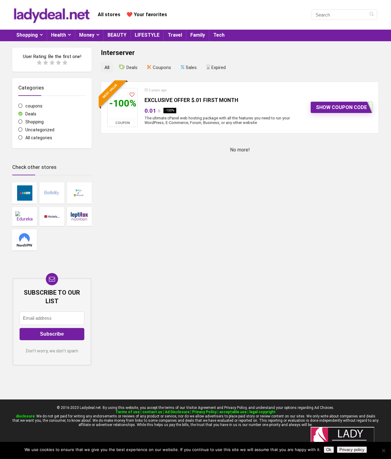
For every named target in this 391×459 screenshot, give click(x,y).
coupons (33, 106)
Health (58, 35)
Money (86, 35)
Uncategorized (39, 129)
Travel (175, 35)
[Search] (371, 14)
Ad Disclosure (177, 412)
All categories (38, 137)
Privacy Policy (204, 412)
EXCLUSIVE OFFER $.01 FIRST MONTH (191, 100)
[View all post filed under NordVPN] (24, 239)
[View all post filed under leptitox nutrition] (79, 216)
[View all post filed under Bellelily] (51, 193)
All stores (109, 14)
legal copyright (262, 412)
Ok (328, 449)
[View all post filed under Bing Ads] (79, 193)
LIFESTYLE (147, 35)
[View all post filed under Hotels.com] (51, 216)
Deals (30, 113)
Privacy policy (351, 449)
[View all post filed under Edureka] (24, 216)
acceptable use (233, 412)
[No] (383, 450)
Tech (219, 35)
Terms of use (127, 412)
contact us (152, 412)
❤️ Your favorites (146, 14)
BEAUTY (117, 35)
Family (197, 35)
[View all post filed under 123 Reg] (24, 193)
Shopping (27, 35)
